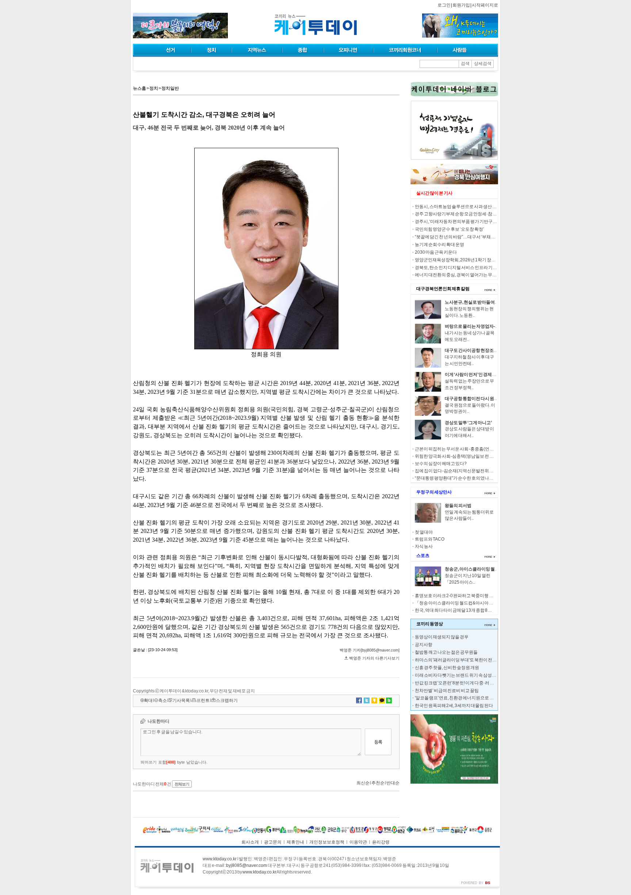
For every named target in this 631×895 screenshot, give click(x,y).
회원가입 (461, 5)
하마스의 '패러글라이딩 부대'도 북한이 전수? (457, 659)
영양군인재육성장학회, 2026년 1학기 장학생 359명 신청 (468, 259)
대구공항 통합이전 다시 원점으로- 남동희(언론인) (491, 398)
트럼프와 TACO (429, 539)
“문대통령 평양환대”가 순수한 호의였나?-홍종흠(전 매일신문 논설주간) (482, 478)
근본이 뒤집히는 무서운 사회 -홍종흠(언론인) (457, 449)
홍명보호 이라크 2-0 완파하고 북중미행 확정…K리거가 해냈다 (473, 595)
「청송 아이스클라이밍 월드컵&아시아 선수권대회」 (465, 603)
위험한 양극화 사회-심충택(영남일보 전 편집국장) (461, 456)
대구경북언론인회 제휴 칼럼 (443, 288)
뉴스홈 (139, 88)
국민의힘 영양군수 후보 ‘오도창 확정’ (449, 229)
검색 (465, 63)
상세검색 (483, 63)
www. (220, 858)
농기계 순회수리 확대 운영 (439, 244)
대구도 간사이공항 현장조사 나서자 (478, 350)
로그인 (444, 5)
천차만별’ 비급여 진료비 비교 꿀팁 (447, 690)
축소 (162, 700)
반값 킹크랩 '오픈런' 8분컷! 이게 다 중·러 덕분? (458, 682)
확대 (148, 700)
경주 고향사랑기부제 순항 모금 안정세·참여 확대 (460, 213)
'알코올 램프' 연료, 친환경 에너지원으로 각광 (456, 697)
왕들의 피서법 (458, 505)
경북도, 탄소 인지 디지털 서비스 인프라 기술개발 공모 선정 (469, 267)
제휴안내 (295, 842)
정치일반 (170, 88)
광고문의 (273, 842)
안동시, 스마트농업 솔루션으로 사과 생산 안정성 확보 (465, 206)
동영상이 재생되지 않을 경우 (442, 636)
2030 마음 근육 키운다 (436, 252)
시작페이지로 (485, 5)
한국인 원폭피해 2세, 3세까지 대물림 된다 (454, 705)
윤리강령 (381, 842)
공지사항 (423, 644)
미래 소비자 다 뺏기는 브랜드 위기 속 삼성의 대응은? (463, 675)
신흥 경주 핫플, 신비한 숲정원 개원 (447, 667)
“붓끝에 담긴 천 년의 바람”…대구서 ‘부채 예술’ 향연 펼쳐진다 (471, 236)
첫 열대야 (424, 532)
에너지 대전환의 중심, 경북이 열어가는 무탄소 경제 (462, 274)
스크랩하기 (227, 700)
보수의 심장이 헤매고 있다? (441, 463)
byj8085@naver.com (246, 865)
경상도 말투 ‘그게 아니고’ (468, 422)
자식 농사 (424, 546)
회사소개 (250, 842)
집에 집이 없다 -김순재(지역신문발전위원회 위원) (461, 470)
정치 (153, 88)
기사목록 (181, 700)
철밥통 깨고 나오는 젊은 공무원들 (446, 652)
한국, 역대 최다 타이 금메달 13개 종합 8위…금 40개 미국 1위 (471, 610)
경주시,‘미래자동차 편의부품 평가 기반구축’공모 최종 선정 (470, 221)
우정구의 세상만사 (434, 492)
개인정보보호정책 (326, 842)
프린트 (203, 700)
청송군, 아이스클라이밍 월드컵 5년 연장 (482, 569)
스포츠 (422, 555)
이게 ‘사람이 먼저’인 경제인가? (474, 374)
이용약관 (358, 842)
